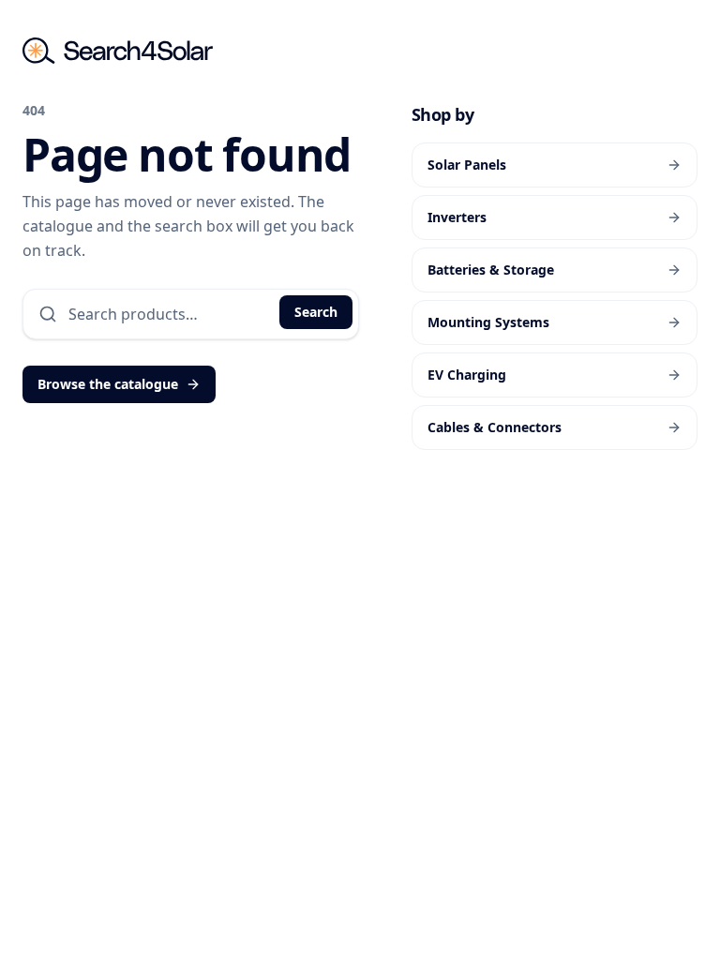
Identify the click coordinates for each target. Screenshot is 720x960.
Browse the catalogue (108, 384)
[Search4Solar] (117, 51)
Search (316, 312)
